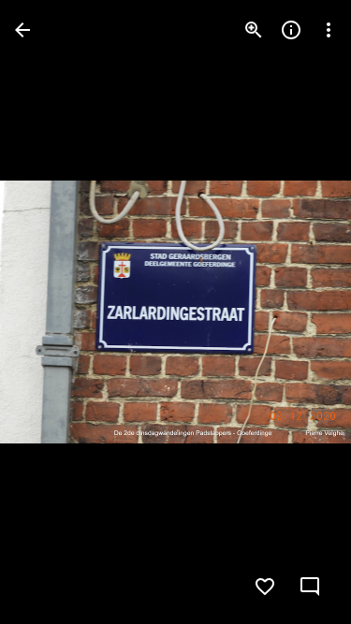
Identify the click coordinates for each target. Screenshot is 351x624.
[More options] (328, 30)
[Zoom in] (253, 30)
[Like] (265, 586)
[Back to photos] (22, 29)
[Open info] (291, 30)
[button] (52, 312)
